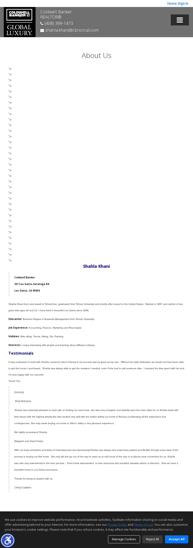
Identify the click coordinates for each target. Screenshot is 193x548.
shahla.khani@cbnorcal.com (71, 30)
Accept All (177, 539)
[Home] (20, 21)
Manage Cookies (124, 539)
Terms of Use (143, 524)
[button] (7, 540)
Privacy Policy (117, 524)
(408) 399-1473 (58, 23)
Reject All (152, 539)
